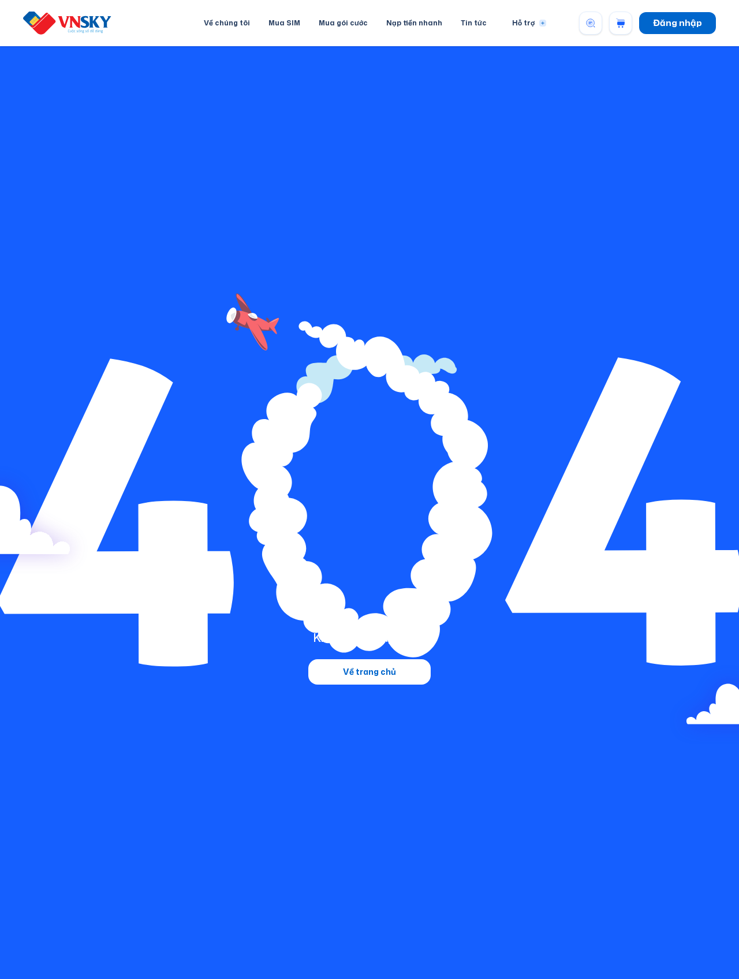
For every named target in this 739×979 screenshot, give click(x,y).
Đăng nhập (677, 23)
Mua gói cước (343, 23)
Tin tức (474, 23)
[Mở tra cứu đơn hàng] (590, 23)
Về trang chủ (369, 671)
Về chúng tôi (227, 23)
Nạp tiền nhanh (414, 23)
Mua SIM (284, 23)
